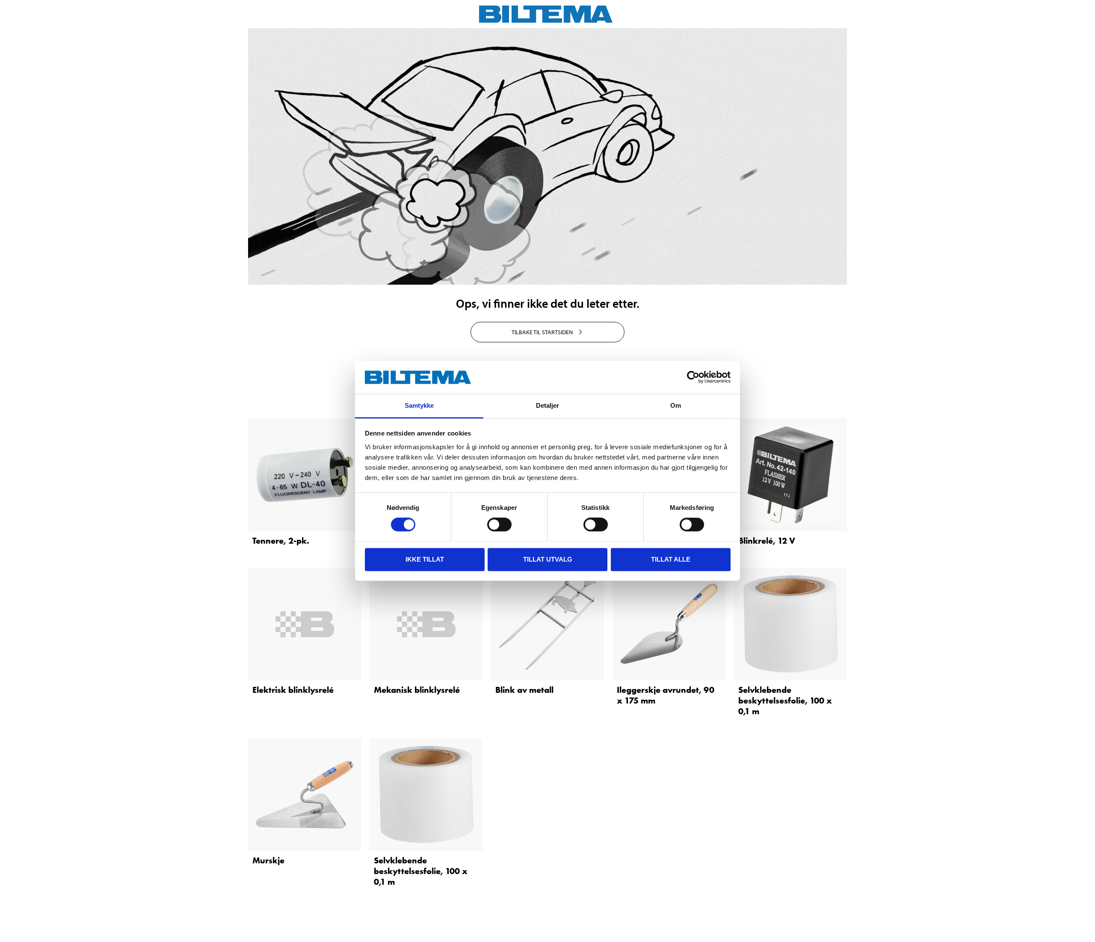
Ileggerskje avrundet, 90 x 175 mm (665, 695)
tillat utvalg (547, 559)
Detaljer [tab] (547, 405)
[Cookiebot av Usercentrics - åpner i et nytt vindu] (693, 377)
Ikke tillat (424, 559)
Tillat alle (670, 559)
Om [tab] (675, 405)
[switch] (499, 524)
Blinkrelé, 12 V (766, 540)
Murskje (268, 860)
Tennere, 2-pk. (280, 540)
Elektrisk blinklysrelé (293, 689)
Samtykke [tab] (419, 405)
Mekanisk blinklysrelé (417, 689)
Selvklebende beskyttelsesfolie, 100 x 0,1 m (785, 700)
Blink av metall (524, 689)
